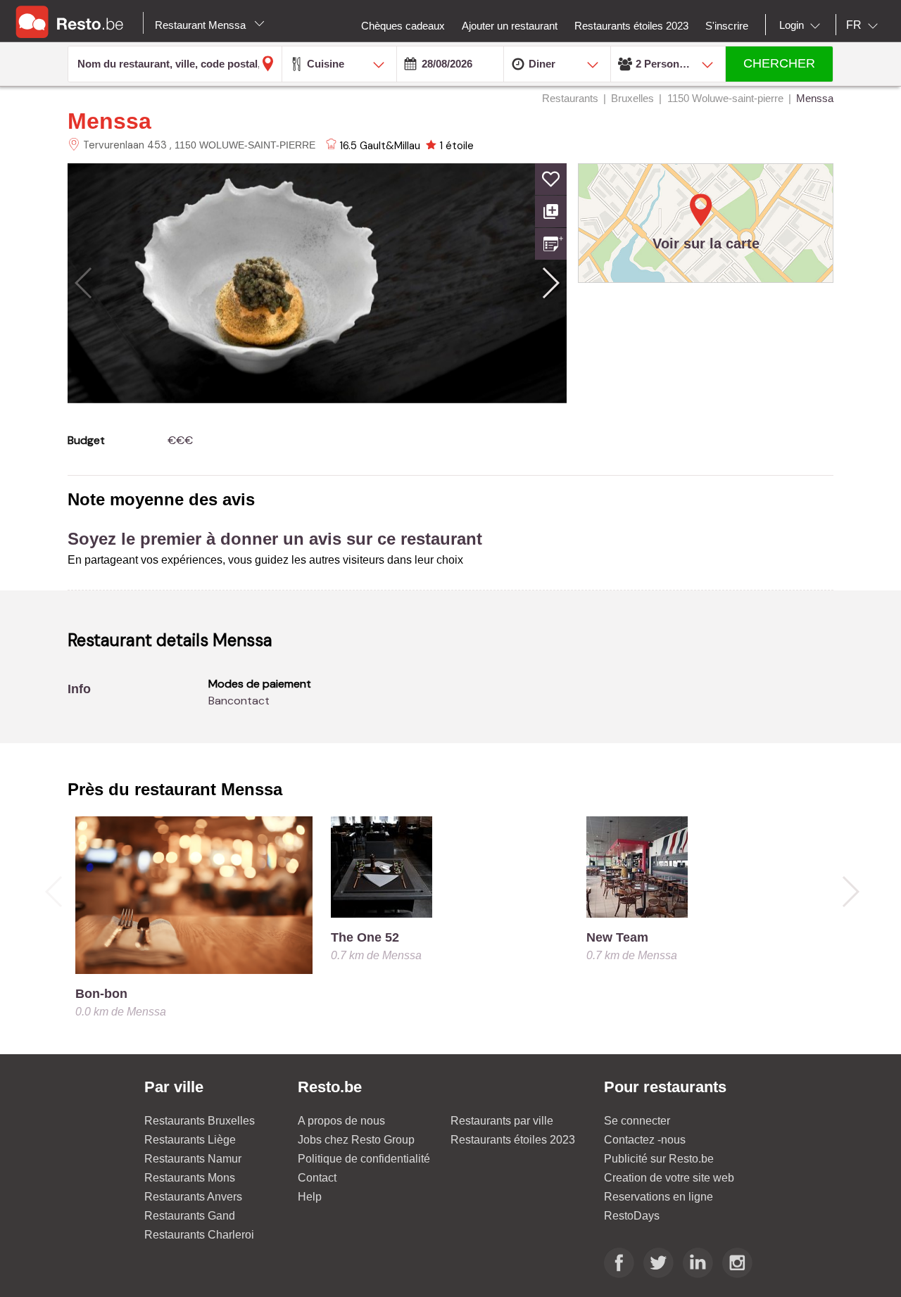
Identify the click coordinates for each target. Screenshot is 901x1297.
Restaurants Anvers (193, 1197)
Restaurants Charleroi (199, 1235)
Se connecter (637, 1121)
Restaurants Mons (189, 1178)
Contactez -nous (645, 1140)
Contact (317, 1178)
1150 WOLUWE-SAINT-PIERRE (245, 145)
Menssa (109, 121)
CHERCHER (779, 63)
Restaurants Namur (192, 1159)
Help (310, 1197)
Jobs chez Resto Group (356, 1140)
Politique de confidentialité (364, 1159)
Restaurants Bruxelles (199, 1121)
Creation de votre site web (669, 1178)
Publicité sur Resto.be (659, 1159)
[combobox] (802, 25)
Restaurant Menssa (201, 25)
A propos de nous (341, 1121)
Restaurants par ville (501, 1121)
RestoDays (632, 1216)
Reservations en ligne (658, 1197)
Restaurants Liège (190, 1140)
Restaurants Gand (189, 1216)
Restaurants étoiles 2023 (512, 1140)
